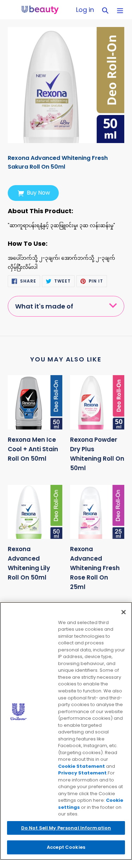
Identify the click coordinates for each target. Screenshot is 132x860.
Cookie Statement (81, 766)
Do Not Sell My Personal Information (66, 828)
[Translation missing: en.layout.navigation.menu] (120, 9)
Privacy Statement (82, 773)
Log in (87, 9)
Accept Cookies (66, 847)
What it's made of (44, 306)
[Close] (123, 612)
